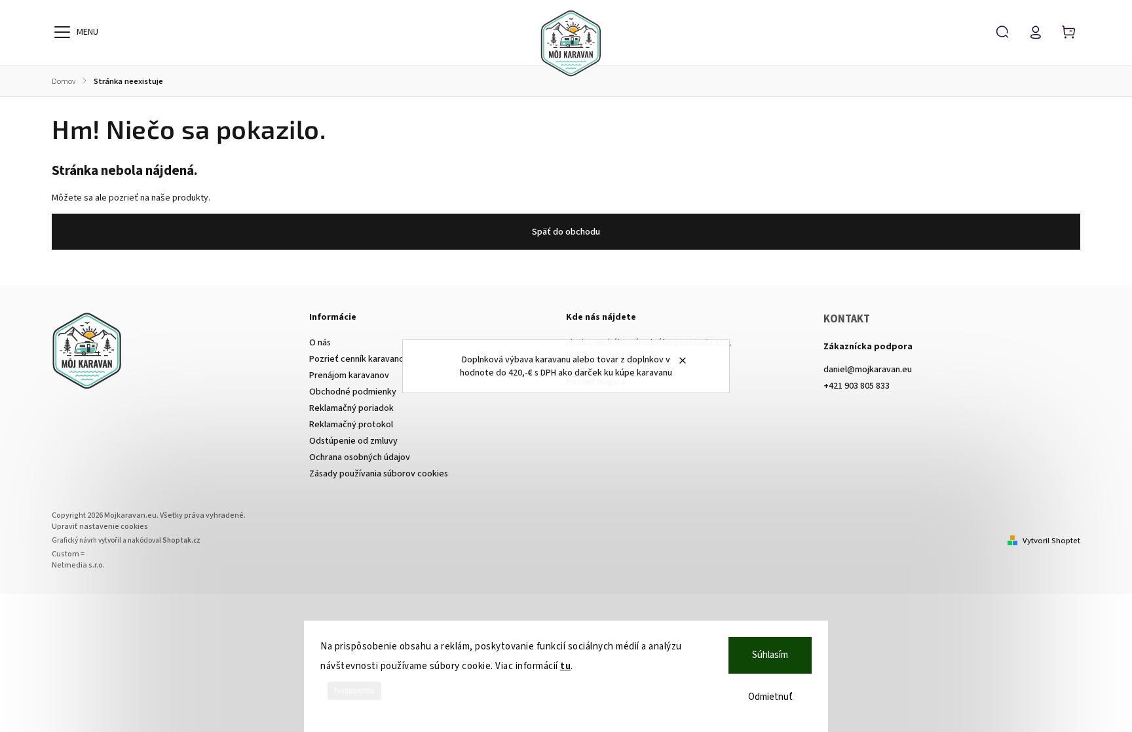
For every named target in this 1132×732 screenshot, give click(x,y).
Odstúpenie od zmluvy (353, 441)
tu (565, 666)
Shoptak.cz (181, 540)
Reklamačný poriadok (351, 408)
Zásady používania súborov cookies (378, 473)
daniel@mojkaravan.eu (867, 369)
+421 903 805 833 (856, 386)
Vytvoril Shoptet (1051, 541)
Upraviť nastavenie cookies (100, 526)
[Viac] (62, 32)
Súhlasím (770, 655)
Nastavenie (354, 690)
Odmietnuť (770, 697)
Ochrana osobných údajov (359, 457)
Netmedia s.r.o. (78, 565)
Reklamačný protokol (351, 424)
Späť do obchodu (566, 232)
